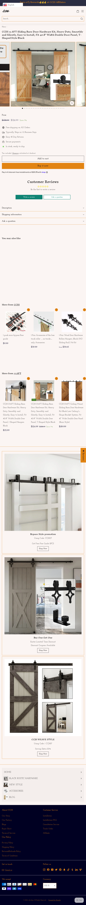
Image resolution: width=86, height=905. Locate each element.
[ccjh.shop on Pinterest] (60, 869)
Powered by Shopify (54, 900)
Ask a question (9, 221)
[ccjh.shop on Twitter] (56, 869)
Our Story (6, 816)
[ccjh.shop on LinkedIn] (76, 869)
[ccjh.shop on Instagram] (44, 869)
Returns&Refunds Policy (11, 851)
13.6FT (17, 373)
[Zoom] (72, 103)
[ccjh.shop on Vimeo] (80, 869)
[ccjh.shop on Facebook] (48, 869)
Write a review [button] (29, 197)
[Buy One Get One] (43, 595)
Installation (47, 816)
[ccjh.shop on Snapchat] (64, 869)
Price (4, 115)
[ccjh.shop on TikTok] (68, 869)
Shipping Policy (8, 847)
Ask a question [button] (57, 197)
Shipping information (12, 214)
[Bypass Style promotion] (43, 492)
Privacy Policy (7, 843)
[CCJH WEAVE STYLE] (43, 697)
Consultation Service (51, 824)
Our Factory (7, 820)
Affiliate (46, 833)
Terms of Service (8, 833)
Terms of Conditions (9, 856)
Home (4, 27)
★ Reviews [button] (83, 455)
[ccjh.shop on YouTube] (52, 869)
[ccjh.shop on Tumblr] (72, 869)
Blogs (4, 824)
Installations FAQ (50, 820)
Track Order (48, 829)
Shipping (15, 153)
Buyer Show (7, 829)
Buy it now (43, 166)
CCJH (17, 304)
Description (7, 208)
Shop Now (43, 548)
